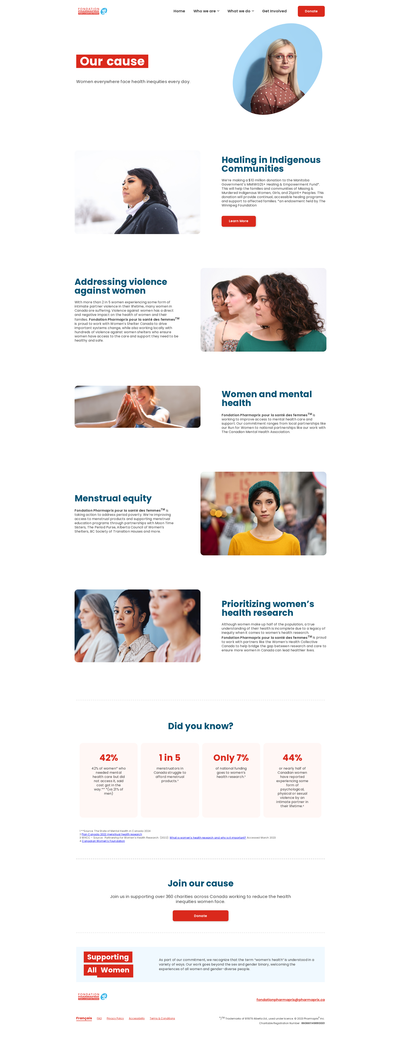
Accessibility (137, 1018)
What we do (238, 11)
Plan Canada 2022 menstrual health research (112, 834)
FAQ (99, 1018)
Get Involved (274, 11)
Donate (311, 11)
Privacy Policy (115, 1018)
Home (179, 11)
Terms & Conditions (162, 1018)
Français (84, 1018)
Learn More (239, 221)
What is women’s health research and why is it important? (208, 837)
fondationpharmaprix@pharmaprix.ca (290, 1000)
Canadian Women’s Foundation (103, 841)
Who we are (204, 11)
